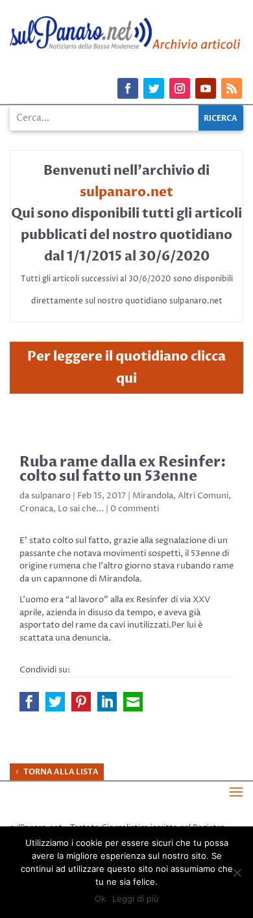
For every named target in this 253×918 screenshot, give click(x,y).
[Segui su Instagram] (179, 88)
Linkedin (107, 701)
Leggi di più (135, 898)
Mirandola (152, 496)
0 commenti (134, 509)
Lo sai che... (81, 509)
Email (133, 701)
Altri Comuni (203, 496)
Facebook (29, 701)
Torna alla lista (61, 772)
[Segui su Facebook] (127, 88)
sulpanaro (51, 496)
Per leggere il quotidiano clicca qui (126, 367)
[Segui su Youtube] (205, 88)
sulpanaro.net (126, 192)
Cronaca (36, 509)
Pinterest (81, 701)
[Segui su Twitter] (153, 88)
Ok (100, 898)
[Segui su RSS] (231, 88)
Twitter (55, 701)
